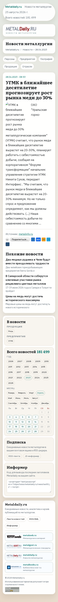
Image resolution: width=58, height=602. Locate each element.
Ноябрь (34, 403)
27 (29, 431)
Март (31, 393)
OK (43, 239)
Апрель (40, 393)
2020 (44, 372)
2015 (43, 366)
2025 (46, 377)
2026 (10, 383)
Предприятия (27, 59)
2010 (46, 361)
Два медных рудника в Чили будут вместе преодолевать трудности (28, 261)
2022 (19, 377)
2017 (19, 372)
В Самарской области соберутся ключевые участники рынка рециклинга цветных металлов (27, 279)
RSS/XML (34, 519)
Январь (11, 393)
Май (10, 398)
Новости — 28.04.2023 (35, 49)
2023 (28, 377)
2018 (27, 372)
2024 (37, 377)
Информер (12, 525)
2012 (18, 366)
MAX (38, 240)
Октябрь (24, 403)
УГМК (10, 341)
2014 (35, 366)
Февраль (22, 393)
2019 (35, 372)
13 (29, 421)
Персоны (10, 59)
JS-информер (32, 456)
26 (22, 431)
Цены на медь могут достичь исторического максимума (24, 298)
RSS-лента (14, 456)
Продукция (11, 66)
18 (16, 426)
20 (29, 426)
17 (10, 426)
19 (23, 426)
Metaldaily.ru (12, 49)
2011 (10, 366)
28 (35, 431)
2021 (10, 377)
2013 (26, 366)
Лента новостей (15, 519)
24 (9, 431)
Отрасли (27, 66)
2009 (37, 361)
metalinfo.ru (26, 234)
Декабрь (45, 403)
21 (35, 426)
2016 (10, 372)
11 (16, 421)
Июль (26, 398)
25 (16, 431)
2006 (10, 361)
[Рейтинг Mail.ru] (12, 589)
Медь (10, 331)
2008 (28, 361)
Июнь (17, 398)
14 (35, 421)
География (46, 59)
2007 (19, 361)
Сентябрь (12, 403)
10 (10, 421)
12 (23, 421)
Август (35, 398)
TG (48, 239)
